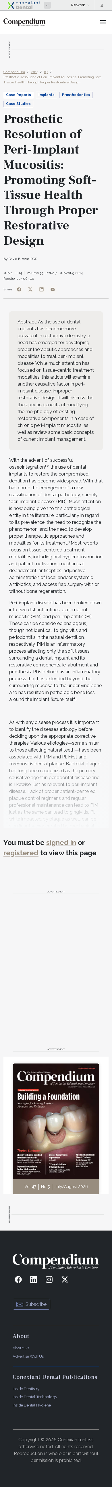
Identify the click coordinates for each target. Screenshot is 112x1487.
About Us (21, 1348)
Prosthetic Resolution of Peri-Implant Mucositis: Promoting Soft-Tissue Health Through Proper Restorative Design (52, 79)
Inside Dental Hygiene (32, 1405)
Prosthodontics (76, 95)
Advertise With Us (28, 1356)
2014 (34, 72)
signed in (61, 842)
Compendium (14, 72)
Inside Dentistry (26, 1388)
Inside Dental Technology (35, 1396)
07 (46, 72)
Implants (46, 95)
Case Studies (18, 104)
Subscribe (36, 1304)
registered (20, 853)
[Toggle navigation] (103, 22)
